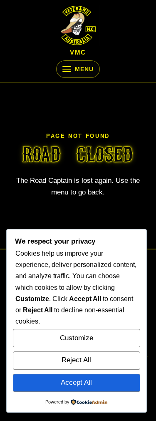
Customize (76, 338)
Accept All (76, 382)
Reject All (76, 360)
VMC (78, 52)
